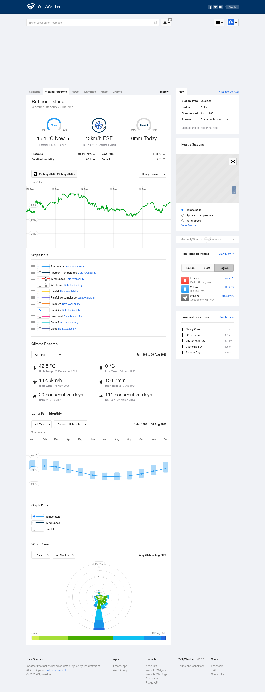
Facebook (217, 666)
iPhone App (120, 666)
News (75, 91)
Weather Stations (56, 91)
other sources (55, 670)
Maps (104, 91)
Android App (120, 670)
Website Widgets (156, 670)
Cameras (34, 91)
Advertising (152, 678)
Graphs (117, 91)
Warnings (90, 91)
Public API (152, 682)
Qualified (67, 106)
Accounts (151, 666)
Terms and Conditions (191, 666)
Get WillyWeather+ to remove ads (201, 239)
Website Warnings (156, 674)
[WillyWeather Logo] (45, 6)
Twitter (215, 670)
